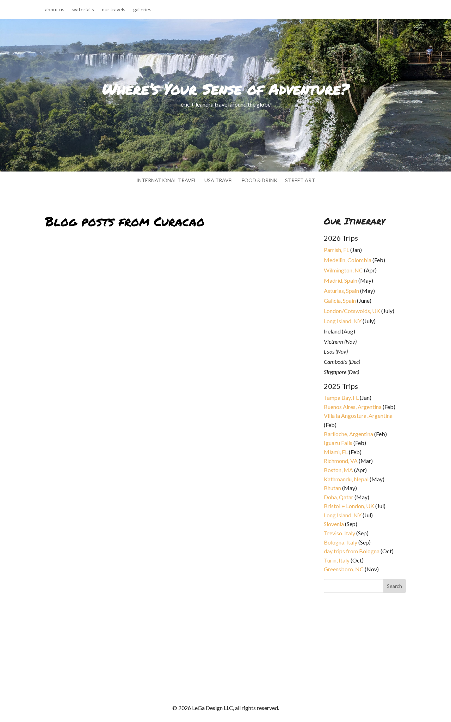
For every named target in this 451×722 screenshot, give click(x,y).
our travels (113, 9)
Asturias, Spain (341, 290)
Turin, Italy (337, 560)
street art (300, 180)
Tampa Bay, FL (341, 397)
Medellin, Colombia (347, 260)
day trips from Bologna (351, 551)
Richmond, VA (341, 460)
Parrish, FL (336, 249)
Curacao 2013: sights (79, 628)
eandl (57, 424)
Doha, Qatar (338, 497)
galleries (142, 9)
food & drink (259, 180)
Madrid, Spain (340, 280)
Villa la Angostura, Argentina (358, 415)
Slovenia (334, 524)
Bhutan (332, 488)
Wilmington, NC (343, 270)
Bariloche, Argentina (348, 434)
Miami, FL (336, 452)
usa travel (219, 180)
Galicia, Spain (340, 300)
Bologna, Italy (340, 542)
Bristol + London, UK (349, 506)
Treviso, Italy (339, 533)
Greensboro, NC (344, 569)
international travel (166, 180)
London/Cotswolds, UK (352, 310)
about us (54, 9)
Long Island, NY (343, 321)
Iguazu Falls (338, 442)
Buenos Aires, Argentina (353, 406)
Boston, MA (338, 470)
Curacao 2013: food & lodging (94, 416)
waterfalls (83, 9)
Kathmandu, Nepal (346, 479)
